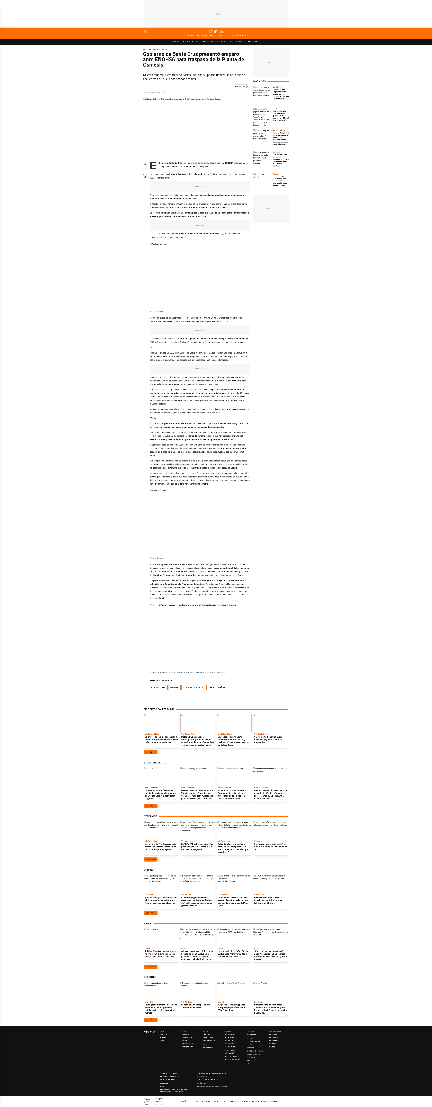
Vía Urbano (273, 1034)
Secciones (253, 42)
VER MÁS (149, 752)
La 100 (215, 1101)
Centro (205, 42)
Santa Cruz (174, 687)
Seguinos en (240, 86)
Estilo (249, 1060)
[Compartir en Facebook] (145, 164)
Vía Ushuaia (251, 1034)
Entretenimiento (253, 1054)
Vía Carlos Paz (187, 1034)
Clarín (184, 1101)
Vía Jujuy (207, 1034)
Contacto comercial (168, 1080)
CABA (162, 1040)
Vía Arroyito (187, 1037)
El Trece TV (198, 1101)
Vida (248, 1063)
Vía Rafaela (230, 1050)
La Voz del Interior (260, 1101)
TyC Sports (245, 1101)
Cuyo (231, 42)
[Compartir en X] (145, 176)
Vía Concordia (231, 1056)
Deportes (251, 1057)
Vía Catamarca (209, 1040)
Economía (155, 687)
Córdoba (185, 42)
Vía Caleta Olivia (151, 50)
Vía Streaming (274, 1037)
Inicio (176, 42)
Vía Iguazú (229, 1040)
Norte (214, 42)
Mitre (208, 1101)
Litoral (223, 42)
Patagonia (241, 42)
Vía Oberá (229, 1044)
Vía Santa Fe (230, 1047)
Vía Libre (272, 1044)
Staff (162, 1086)
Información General (255, 1051)
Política (221, 687)
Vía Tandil (185, 1040)
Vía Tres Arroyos (189, 1044)
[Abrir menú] (165, 31)
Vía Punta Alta (187, 1047)
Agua (164, 50)
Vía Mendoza (208, 1048)
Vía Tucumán (208, 1037)
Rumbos (272, 1047)
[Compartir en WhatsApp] (145, 170)
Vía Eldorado (230, 1037)
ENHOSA (212, 687)
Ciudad (223, 1101)
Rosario (196, 42)
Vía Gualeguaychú (232, 1059)
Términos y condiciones (169, 1073)
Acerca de (164, 1083)
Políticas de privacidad (169, 1077)
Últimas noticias (253, 1041)
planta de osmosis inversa (194, 687)
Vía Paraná (229, 1053)
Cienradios (233, 1101)
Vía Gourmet (274, 1040)
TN (190, 1101)
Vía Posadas (230, 1034)
